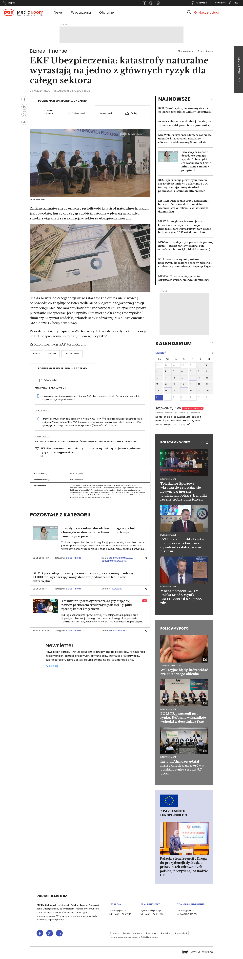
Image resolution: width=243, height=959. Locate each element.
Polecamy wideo (175, 442)
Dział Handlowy (150, 904)
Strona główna (185, 51)
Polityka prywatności (132, 933)
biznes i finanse (168, 479)
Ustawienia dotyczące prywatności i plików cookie (134, 937)
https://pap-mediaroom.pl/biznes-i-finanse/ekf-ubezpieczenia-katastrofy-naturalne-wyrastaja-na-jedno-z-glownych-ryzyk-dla (92, 398)
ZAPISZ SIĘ (51, 666)
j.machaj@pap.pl (185, 910)
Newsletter (239, 66)
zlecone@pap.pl (117, 910)
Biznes (36, 353)
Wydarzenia (81, 12)
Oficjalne (106, 12)
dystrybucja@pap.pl (151, 910)
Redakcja (115, 904)
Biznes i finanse (205, 51)
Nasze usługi (208, 12)
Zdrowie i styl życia (170, 665)
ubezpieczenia (72, 353)
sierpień (160, 353)
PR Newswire (115, 588)
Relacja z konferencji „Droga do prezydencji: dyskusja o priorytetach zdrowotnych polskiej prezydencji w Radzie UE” (184, 867)
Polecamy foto (174, 628)
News (58, 12)
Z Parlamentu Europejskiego (173, 813)
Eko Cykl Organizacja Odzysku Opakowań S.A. (117, 559)
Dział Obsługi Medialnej (191, 904)
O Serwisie (114, 933)
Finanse (52, 353)
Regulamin (151, 933)
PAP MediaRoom (117, 630)
